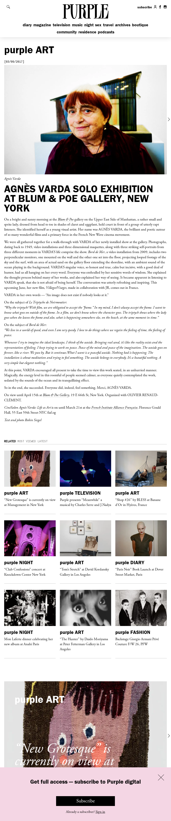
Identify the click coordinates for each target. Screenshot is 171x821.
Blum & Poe (66, 219)
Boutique (140, 24)
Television (61, 24)
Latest (43, 441)
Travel (108, 24)
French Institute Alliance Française (114, 407)
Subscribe (85, 801)
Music (77, 24)
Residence (87, 31)
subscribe (144, 7)
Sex (98, 24)
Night (89, 24)
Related (10, 441)
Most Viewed (27, 441)
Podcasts (106, 31)
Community (67, 31)
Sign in (100, 812)
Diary (27, 24)
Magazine (42, 24)
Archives (122, 24)
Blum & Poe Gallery (56, 395)
